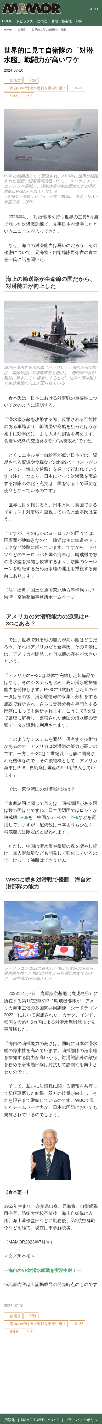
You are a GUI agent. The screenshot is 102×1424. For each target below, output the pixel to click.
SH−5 (55, 817)
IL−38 (22, 817)
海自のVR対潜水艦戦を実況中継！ (42, 1270)
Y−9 (74, 817)
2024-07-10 (13, 70)
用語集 (9, 1420)
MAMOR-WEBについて (40, 1420)
